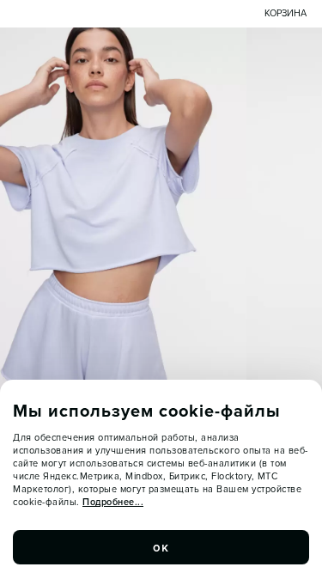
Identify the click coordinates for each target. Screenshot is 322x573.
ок (161, 547)
